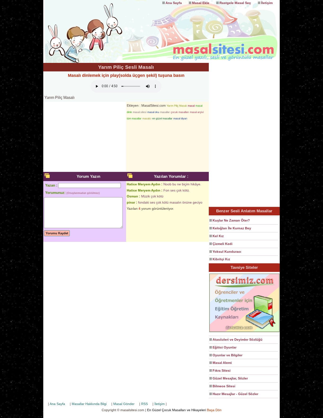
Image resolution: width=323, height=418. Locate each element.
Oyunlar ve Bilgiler (227, 355)
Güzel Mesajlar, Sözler (230, 378)
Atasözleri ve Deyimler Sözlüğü (237, 339)
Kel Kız (218, 236)
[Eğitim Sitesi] (244, 331)
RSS (144, 404)
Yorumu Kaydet (57, 233)
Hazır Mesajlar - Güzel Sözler (235, 394)
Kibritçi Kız (221, 259)
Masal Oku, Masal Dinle (90, 27)
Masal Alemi (222, 363)
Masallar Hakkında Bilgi (89, 404)
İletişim (267, 3)
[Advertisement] (244, 134)
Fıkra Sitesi (222, 370)
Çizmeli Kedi (222, 244)
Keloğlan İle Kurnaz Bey (232, 228)
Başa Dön (214, 410)
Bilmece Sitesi (224, 386)
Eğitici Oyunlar (224, 347)
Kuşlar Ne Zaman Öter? (231, 220)
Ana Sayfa (174, 3)
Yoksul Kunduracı (227, 251)
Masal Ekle (200, 3)
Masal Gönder (124, 404)
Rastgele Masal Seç (235, 3)
